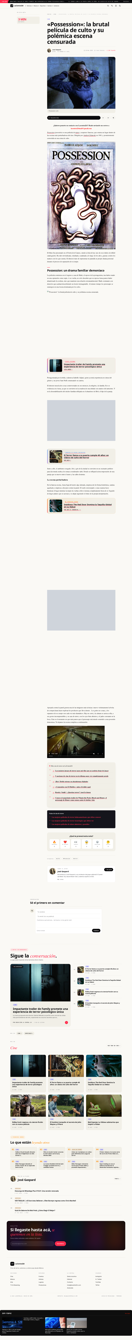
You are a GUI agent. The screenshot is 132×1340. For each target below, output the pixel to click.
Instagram (98, 1276)
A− (103, 117)
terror (77, 132)
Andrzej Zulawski (89, 135)
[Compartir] (113, 118)
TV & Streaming (15, 1285)
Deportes (42, 6)
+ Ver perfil (109, 869)
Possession (51, 132)
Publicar (96, 930)
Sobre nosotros (72, 1276)
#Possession (66, 858)
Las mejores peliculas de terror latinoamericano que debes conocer (76, 817)
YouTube (98, 1282)
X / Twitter (98, 1279)
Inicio (49, 14)
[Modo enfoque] (112, 6)
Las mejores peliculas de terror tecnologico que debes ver (73, 820)
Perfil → (117, 1178)
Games (49, 6)
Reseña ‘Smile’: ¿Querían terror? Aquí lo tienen (73, 792)
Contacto (56, 6)
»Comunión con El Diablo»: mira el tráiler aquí (73, 787)
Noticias (29, 6)
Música (36, 6)
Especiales (29, 1033)
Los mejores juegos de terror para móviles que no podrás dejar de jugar (82, 770)
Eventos (41, 1276)
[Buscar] (108, 6)
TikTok (97, 1285)
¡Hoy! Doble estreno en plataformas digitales (71, 781)
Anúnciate (70, 1288)
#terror (75, 858)
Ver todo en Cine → (114, 1045)
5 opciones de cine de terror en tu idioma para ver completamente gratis (81, 776)
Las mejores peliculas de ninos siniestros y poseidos (70, 824)
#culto (58, 858)
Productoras (42, 1285)
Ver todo (127, 1313)
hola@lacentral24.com (74, 1285)
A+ (108, 117)
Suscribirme (60, 1243)
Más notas (60, 879)
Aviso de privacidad (108, 1296)
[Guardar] (116, 6)
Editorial (69, 1279)
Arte (11, 1282)
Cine (54, 14)
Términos (119, 1296)
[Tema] (120, 6)
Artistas (41, 1279)
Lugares (41, 1282)
